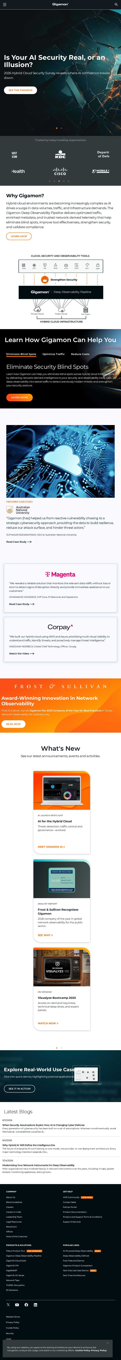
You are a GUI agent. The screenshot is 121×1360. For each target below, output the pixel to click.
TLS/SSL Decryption (15, 1285)
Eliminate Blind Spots (21, 354)
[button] (116, 4)
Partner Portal (70, 1207)
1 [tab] (58, 129)
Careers (9, 1207)
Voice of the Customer (16, 1236)
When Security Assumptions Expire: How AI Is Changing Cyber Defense (43, 1125)
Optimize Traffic (54, 354)
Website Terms (13, 1317)
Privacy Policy (12, 1322)
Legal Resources (14, 1222)
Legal (8, 1339)
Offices (9, 1231)
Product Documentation (75, 1212)
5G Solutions (12, 1290)
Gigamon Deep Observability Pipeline (23, 1256)
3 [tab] (60, 182)
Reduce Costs (80, 354)
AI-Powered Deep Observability (78, 1251)
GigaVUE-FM (12, 1265)
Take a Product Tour (16, 1251)
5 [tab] (70, 182)
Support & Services (72, 1222)
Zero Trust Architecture (74, 1275)
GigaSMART (11, 1270)
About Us (10, 1197)
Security (10, 1333)
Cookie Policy (12, 1328)
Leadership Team (14, 1217)
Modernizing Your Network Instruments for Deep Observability (38, 1165)
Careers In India (13, 1212)
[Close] (107, 1343)
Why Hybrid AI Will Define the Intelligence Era (28, 1145)
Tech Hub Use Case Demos (76, 1270)
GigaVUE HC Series (15, 1275)
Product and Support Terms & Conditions (82, 1217)
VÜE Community (71, 1197)
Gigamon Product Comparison (77, 1265)
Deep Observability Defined (76, 1256)
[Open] (4, 4)
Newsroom (11, 1226)
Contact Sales (69, 1202)
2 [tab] (62, 129)
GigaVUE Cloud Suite (16, 1260)
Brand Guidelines (14, 1202)
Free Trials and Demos (73, 1260)
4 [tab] (65, 182)
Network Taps (12, 1280)
